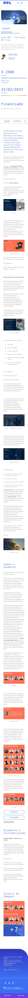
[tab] (7, 121)
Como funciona (10, 970)
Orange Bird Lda (17, 987)
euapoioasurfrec (9, 822)
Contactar (7, 995)
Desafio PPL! (6, 28)
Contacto (11, 58)
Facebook (14, 812)
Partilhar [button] (21, 995)
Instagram (14, 817)
